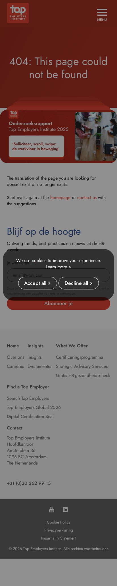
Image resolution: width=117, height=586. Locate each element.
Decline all (76, 283)
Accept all (35, 283)
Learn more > (58, 266)
